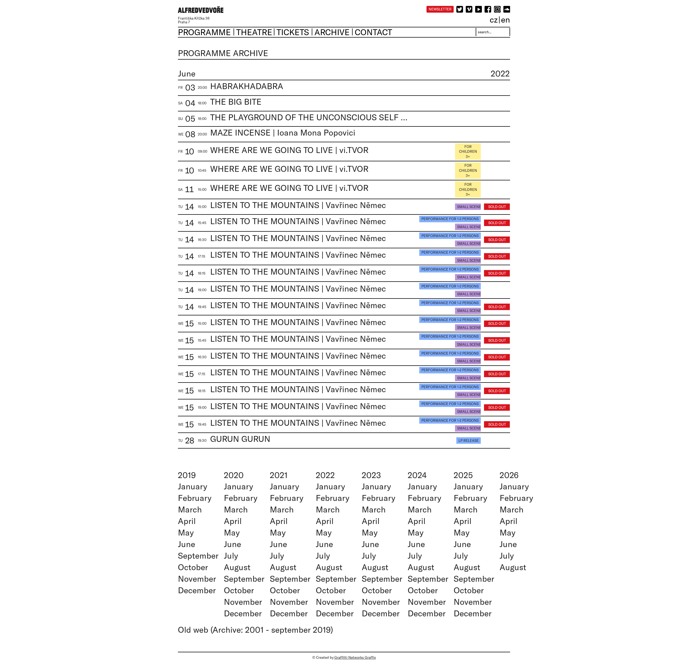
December (197, 590)
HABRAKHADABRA (246, 86)
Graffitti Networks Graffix (355, 657)
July (231, 555)
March (190, 509)
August (237, 567)
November (197, 578)
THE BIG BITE (235, 101)
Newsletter (440, 9)
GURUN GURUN (240, 439)
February (195, 498)
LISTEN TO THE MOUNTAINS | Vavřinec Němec (298, 205)
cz (494, 19)
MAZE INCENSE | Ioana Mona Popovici (282, 132)
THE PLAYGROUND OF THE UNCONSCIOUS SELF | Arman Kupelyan (309, 117)
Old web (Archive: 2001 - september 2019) (255, 629)
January (192, 486)
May (186, 532)
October (193, 567)
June (186, 544)
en (505, 19)
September (198, 555)
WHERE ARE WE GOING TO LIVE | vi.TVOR (289, 150)
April (187, 521)
